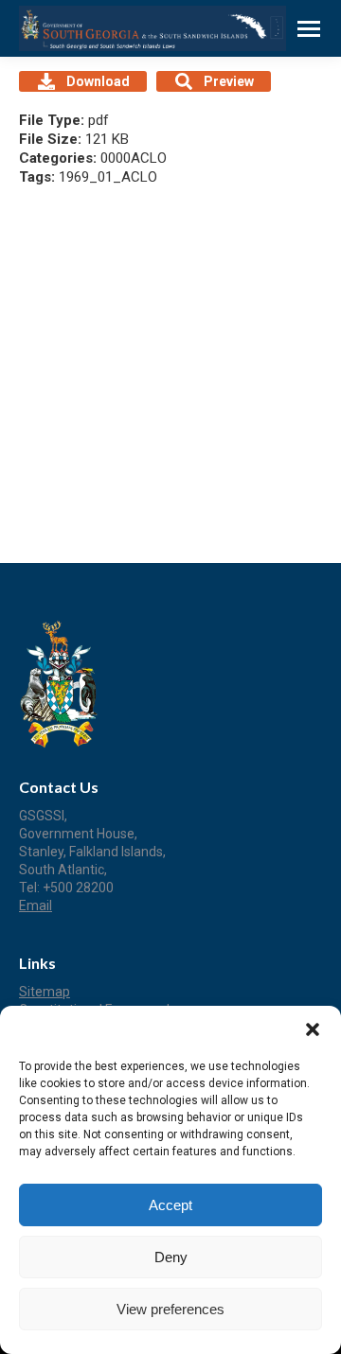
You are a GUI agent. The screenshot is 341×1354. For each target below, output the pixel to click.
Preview (229, 81)
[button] (312, 1029)
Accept (170, 1205)
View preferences (170, 1309)
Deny (171, 1257)
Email (35, 905)
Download (98, 81)
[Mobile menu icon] (309, 29)
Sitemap (44, 991)
